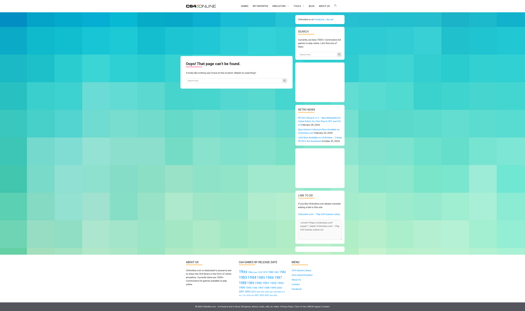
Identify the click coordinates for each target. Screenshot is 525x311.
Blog (311, 6)
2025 (275, 295)
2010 (283, 292)
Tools (297, 6)
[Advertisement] (236, 34)
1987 (278, 277)
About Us (324, 6)
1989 (250, 283)
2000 (279, 287)
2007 (271, 292)
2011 (240, 295)
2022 (262, 295)
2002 (247, 291)
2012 (244, 295)
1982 (282, 272)
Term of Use (300, 306)
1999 (273, 287)
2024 (271, 295)
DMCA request (314, 306)
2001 (241, 291)
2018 (248, 295)
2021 (257, 295)
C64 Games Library (301, 270)
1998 (266, 287)
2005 (263, 292)
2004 (258, 292)
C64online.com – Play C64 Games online (319, 214)
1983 (243, 277)
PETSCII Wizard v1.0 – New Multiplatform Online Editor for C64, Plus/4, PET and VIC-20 (320, 121)
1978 (260, 272)
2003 (253, 291)
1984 (252, 277)
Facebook (297, 289)
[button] (335, 6)
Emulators (279, 6)
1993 (280, 283)
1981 (276, 272)
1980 (270, 272)
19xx (243, 271)
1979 (264, 272)
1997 (260, 287)
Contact (296, 284)
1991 (265, 283)
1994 (242, 287)
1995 (248, 287)
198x (250, 272)
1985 (261, 277)
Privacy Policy (287, 306)
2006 (267, 292)
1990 (258, 283)
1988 (243, 283)
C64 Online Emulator (302, 275)
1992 (273, 283)
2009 (279, 292)
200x (255, 272)
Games (244, 6)
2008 (275, 292)
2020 (252, 295)
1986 (270, 277)
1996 (254, 287)
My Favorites (260, 6)
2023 (267, 295)
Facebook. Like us (323, 19)
